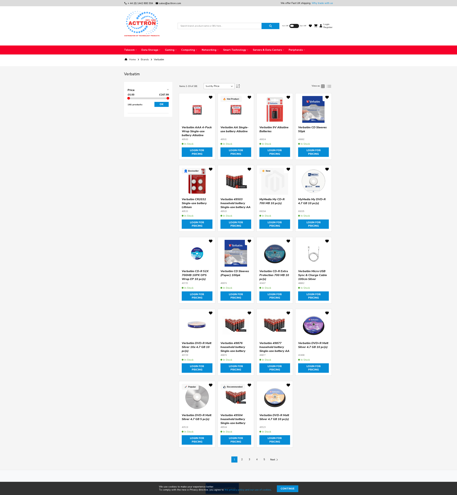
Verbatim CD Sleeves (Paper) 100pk (234, 273)
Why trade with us (322, 3)
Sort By (209, 86)
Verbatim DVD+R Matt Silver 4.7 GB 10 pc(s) (313, 345)
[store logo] (142, 26)
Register (327, 27)
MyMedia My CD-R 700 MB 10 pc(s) (272, 201)
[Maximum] (168, 98)
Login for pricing (197, 152)
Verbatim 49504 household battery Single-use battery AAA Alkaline (232, 421)
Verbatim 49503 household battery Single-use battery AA (235, 203)
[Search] (270, 26)
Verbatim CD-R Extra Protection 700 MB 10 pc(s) (274, 275)
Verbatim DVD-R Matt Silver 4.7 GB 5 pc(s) (196, 417)
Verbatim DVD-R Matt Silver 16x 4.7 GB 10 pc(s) (196, 347)
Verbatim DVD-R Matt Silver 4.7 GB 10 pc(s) (274, 417)
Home (133, 59)
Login (326, 24)
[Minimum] (128, 98)
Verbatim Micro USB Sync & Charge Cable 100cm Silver (312, 275)
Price (131, 90)
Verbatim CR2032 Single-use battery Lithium (194, 203)
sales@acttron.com (168, 3)
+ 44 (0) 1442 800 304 (139, 3)
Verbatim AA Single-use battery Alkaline (234, 129)
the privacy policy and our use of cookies (248, 489)
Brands (145, 59)
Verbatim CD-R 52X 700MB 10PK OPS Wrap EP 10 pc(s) (195, 275)
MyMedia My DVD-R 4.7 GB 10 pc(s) (312, 201)
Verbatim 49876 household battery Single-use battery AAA (232, 349)
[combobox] (220, 26)
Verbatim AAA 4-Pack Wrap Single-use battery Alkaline (197, 131)
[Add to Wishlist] (210, 98)
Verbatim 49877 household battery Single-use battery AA (274, 347)
